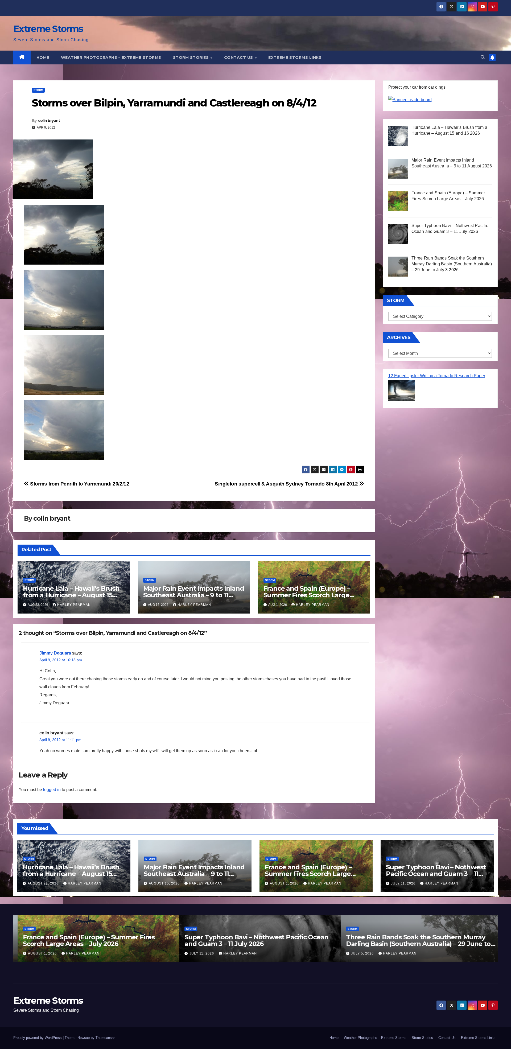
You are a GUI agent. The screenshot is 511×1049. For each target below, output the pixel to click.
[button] (483, 57)
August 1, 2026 (285, 883)
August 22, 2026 (44, 883)
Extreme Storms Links (295, 57)
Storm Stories (191, 57)
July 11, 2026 (404, 883)
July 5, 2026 (358, 953)
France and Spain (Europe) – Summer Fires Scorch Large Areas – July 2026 (306, 595)
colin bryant (49, 120)
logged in (52, 789)
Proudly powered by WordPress (38, 1038)
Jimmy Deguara (55, 653)
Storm (38, 90)
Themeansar (105, 1038)
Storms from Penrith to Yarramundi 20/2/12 (79, 484)
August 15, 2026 (165, 883)
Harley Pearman (74, 605)
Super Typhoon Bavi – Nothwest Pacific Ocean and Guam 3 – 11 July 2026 (436, 873)
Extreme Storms (48, 28)
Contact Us (239, 57)
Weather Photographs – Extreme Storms (111, 57)
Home (42, 57)
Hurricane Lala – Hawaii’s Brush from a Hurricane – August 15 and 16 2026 (71, 595)
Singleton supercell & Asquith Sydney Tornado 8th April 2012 (287, 484)
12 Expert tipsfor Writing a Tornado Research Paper (436, 375)
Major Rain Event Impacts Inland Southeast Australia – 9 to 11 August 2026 (193, 595)
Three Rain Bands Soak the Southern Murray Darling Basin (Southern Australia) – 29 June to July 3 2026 (414, 943)
